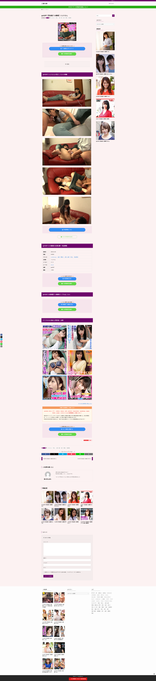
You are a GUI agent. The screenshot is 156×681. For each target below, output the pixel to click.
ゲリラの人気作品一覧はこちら (85, 403)
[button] (45, 454)
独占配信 (69, 17)
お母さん (104, 592)
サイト (44, 567)
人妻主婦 (44, 3)
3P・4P (93, 592)
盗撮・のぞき (97, 609)
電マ (102, 611)
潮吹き (67, 17)
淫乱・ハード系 (94, 607)
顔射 (105, 611)
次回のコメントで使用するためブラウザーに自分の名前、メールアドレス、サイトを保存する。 (63, 572)
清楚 (99, 607)
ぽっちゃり (110, 592)
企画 (63, 17)
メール (45, 562)
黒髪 (92, 613)
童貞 (101, 609)
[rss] (112, 0)
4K (96, 592)
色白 (108, 609)
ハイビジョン (53, 17)
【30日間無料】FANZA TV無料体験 (77, 678)
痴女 (92, 609)
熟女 (106, 607)
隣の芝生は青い (48, 479)
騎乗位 (109, 611)
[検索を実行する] (113, 15)
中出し (57, 17)
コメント (45, 541)
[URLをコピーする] (89, 454)
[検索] (114, 0)
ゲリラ (48, 17)
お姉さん (99, 592)
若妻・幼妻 (94, 611)
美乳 (105, 609)
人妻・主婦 (60, 17)
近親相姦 (98, 611)
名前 (44, 558)
